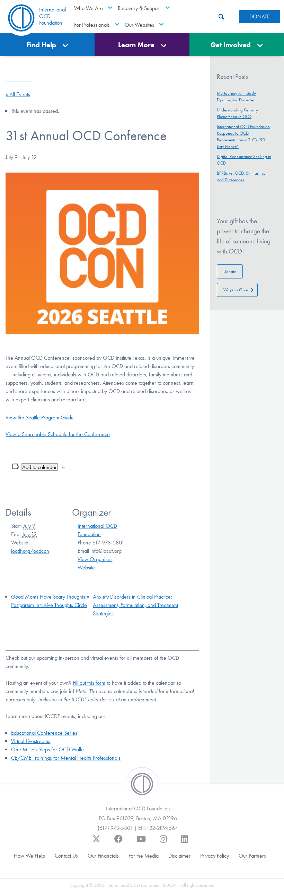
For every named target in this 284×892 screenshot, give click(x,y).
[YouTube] (141, 842)
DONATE (259, 16)
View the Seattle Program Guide (40, 417)
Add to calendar (39, 467)
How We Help (29, 855)
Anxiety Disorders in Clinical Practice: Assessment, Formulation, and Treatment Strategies (135, 605)
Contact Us (66, 855)
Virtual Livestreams (30, 741)
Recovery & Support (139, 8)
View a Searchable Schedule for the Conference (58, 434)
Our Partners (252, 855)
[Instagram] (163, 842)
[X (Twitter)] (96, 842)
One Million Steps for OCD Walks (48, 749)
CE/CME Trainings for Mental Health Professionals (66, 758)
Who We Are (88, 8)
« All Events (18, 94)
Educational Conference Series (44, 733)
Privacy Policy (214, 855)
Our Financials (103, 855)
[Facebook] (118, 842)
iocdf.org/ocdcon (30, 551)
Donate (229, 271)
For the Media (143, 855)
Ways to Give (235, 289)
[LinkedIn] (184, 842)
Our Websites (139, 25)
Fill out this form (89, 683)
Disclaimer (179, 855)
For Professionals (92, 25)
